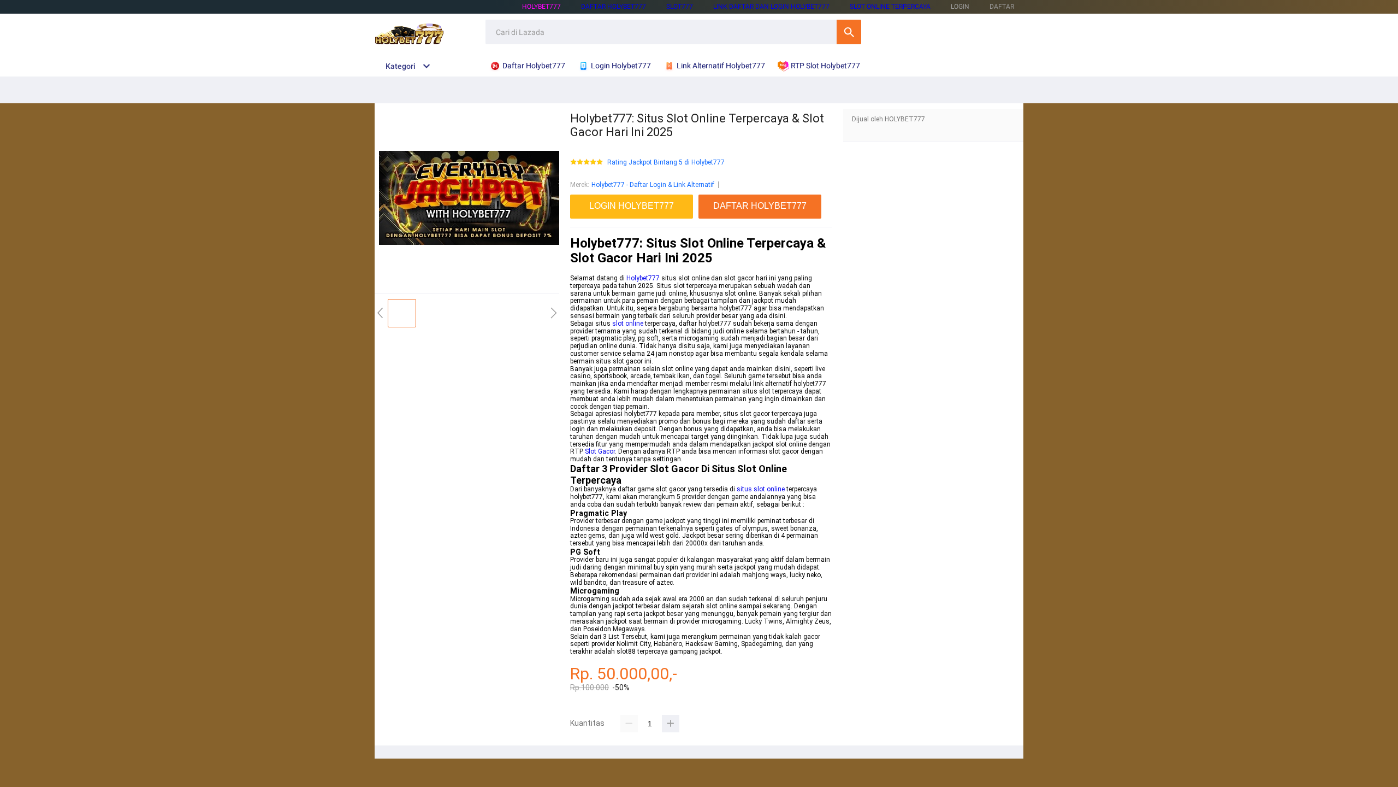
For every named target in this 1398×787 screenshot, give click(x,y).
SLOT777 (679, 6)
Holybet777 (643, 278)
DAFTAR (1002, 6)
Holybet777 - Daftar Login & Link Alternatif (652, 185)
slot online (627, 323)
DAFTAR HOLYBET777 (613, 6)
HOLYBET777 (541, 6)
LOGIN (960, 6)
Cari (849, 32)
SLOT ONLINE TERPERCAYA (890, 6)
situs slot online (761, 489)
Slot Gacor (600, 451)
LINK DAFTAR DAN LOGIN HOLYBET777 (771, 6)
